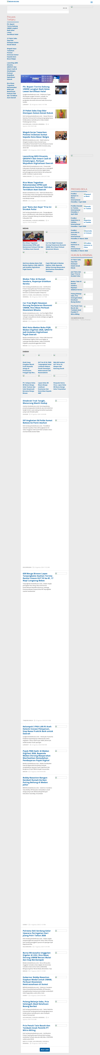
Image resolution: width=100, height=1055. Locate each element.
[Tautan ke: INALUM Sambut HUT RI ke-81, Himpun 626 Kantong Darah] (60, 357)
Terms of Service (85, 320)
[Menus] (91, 2)
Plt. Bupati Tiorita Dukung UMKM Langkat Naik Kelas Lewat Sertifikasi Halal (36, 89)
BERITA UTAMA (27, 295)
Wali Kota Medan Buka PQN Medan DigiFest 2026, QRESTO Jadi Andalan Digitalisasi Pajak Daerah (37, 331)
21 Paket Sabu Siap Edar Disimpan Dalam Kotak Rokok (38, 111)
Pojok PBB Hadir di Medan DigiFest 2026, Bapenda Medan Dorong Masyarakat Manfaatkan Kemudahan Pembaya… (55, 267)
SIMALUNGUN (27, 176)
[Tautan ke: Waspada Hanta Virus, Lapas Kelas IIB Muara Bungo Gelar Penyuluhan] (60, 378)
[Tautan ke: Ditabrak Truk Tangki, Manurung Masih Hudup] (61, 404)
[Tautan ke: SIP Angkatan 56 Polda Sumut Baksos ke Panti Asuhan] (61, 492)
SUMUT (25, 150)
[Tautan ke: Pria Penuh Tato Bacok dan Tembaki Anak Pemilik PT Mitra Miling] (61, 1029)
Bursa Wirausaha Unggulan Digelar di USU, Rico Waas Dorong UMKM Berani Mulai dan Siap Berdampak (37, 956)
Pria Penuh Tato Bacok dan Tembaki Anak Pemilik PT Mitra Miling (36, 1028)
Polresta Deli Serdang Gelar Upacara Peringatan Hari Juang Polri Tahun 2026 (37, 933)
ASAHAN (25, 414)
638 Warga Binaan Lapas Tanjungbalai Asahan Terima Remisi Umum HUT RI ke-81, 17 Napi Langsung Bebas (38, 577)
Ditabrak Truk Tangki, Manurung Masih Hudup (35, 401)
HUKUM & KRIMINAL (38, 124)
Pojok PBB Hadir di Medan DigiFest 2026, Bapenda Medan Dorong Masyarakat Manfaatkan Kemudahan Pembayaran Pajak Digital (36, 756)
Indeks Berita (75, 320)
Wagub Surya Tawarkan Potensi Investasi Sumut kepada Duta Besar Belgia (36, 134)
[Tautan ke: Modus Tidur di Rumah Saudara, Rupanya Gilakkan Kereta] (61, 282)
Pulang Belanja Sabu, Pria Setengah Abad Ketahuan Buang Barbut (36, 1004)
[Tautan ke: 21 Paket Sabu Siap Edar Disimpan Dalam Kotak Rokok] (61, 114)
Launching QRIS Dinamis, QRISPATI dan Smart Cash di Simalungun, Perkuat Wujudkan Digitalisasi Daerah (12, 71)
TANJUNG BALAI (28, 720)
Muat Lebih (45, 1050)
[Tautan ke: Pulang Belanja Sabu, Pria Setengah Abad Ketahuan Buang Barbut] (61, 1005)
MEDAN (25, 201)
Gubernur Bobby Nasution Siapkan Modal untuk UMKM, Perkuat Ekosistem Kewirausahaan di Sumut (37, 981)
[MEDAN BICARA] (13, 1)
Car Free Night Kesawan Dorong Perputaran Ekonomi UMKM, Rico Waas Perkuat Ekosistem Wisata (37, 306)
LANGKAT (26, 104)
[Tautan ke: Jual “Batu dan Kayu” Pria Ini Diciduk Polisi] (61, 210)
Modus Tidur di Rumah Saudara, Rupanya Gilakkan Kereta (37, 281)
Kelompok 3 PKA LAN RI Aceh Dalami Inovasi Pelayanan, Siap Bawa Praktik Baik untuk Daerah (38, 730)
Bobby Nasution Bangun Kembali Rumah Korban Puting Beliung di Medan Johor (35, 781)
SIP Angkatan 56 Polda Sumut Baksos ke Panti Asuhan (37, 421)
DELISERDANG (27, 124)
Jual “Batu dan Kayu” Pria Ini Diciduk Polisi (37, 208)
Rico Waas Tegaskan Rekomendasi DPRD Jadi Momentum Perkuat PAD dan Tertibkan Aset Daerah (37, 186)
